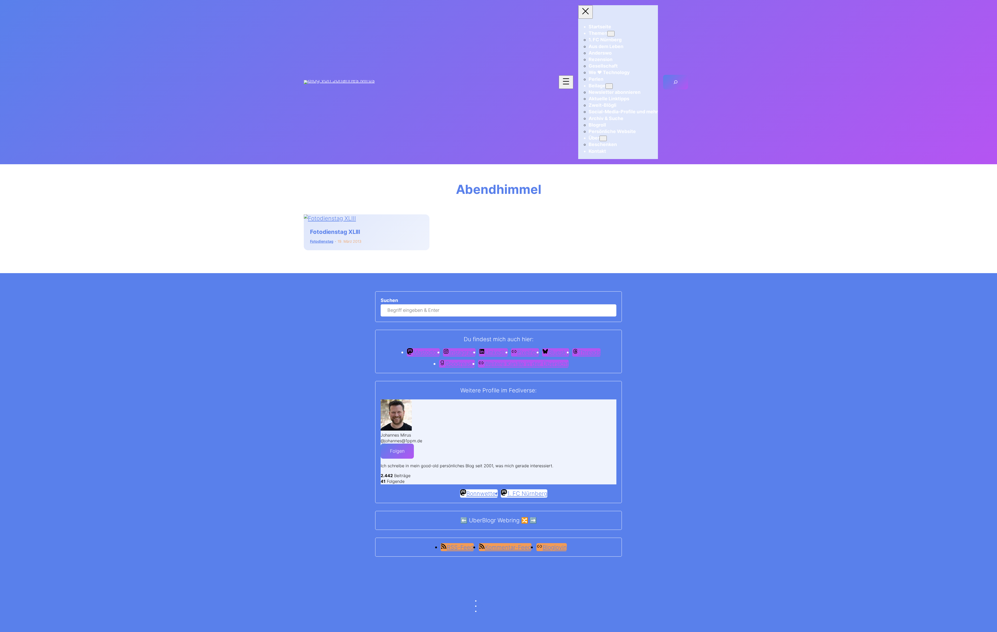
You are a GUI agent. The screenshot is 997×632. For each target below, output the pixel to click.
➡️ (533, 520)
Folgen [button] (397, 451)
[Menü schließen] (585, 12)
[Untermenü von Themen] (611, 33)
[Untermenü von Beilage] (609, 86)
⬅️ (463, 520)
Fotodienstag (321, 241)
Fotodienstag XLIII (335, 232)
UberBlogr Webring (494, 520)
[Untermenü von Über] (603, 138)
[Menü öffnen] (566, 82)
